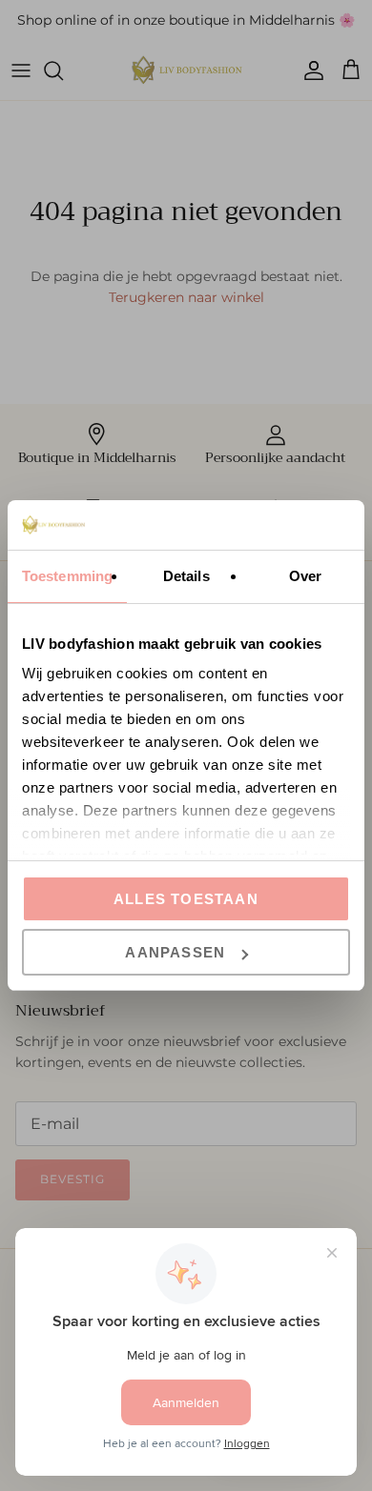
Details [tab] (186, 576)
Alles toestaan (186, 899)
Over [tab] (305, 576)
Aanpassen (175, 952)
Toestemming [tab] (67, 576)
